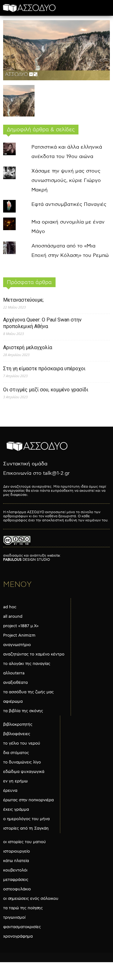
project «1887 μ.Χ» (21, 625)
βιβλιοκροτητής (17, 724)
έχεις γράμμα (16, 809)
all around (12, 616)
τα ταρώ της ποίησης (23, 908)
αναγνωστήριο (17, 644)
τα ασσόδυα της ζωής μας (28, 692)
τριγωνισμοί (14, 917)
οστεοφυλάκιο (17, 889)
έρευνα (10, 790)
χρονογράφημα (18, 936)
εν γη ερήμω (15, 781)
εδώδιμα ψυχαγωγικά (23, 771)
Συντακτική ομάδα (25, 464)
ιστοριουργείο (16, 851)
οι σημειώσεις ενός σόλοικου (30, 898)
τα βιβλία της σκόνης (23, 710)
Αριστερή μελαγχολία (27, 347)
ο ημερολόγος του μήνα (26, 818)
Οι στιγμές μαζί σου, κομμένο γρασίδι (45, 390)
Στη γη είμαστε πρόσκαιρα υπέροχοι (44, 369)
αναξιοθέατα (15, 682)
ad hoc (9, 607)
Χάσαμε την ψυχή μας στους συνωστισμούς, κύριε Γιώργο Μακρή (66, 180)
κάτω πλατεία (16, 860)
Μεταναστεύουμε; (23, 300)
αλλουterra (13, 673)
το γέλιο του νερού (21, 743)
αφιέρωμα (13, 701)
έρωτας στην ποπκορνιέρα (28, 800)
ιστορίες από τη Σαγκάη (26, 828)
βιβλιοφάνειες (16, 733)
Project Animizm (19, 635)
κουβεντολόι (15, 870)
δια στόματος (16, 752)
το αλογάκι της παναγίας (26, 663)
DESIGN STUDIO (26, 560)
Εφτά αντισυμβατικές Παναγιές (68, 204)
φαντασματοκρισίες (22, 926)
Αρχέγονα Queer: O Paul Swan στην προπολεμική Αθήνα (42, 323)
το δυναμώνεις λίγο (22, 762)
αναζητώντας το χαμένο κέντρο (33, 654)
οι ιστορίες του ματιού (24, 841)
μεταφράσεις (15, 879)
